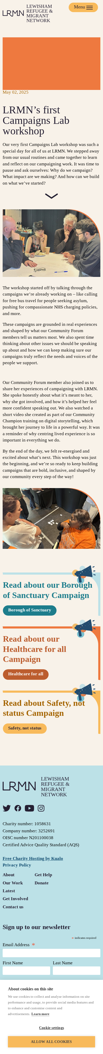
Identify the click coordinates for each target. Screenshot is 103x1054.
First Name (13, 962)
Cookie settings (51, 1028)
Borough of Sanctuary (29, 609)
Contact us (13, 906)
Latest (9, 890)
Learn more (40, 1014)
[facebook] (18, 808)
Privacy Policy (17, 865)
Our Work (13, 882)
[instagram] (41, 808)
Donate (42, 882)
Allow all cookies (51, 1042)
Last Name (63, 962)
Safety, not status (24, 728)
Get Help (43, 874)
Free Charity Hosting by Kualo (33, 858)
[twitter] (7, 808)
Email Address (19, 944)
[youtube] (29, 808)
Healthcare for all (25, 673)
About (9, 874)
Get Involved (15, 898)
